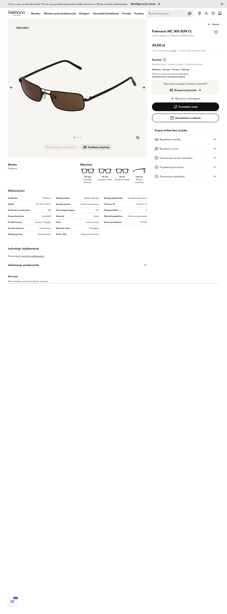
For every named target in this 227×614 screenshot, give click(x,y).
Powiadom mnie (188, 106)
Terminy (139, 13)
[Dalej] (143, 87)
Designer (84, 13)
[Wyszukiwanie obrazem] (189, 13)
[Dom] (17, 13)
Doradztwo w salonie (188, 117)
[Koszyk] (220, 13)
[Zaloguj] (206, 13)
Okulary (36, 13)
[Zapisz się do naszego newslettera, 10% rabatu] (12, 601)
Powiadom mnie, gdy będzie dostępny (168, 76)
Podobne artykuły (99, 147)
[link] (113, 4)
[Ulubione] (213, 13)
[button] (74, 137)
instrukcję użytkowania (32, 256)
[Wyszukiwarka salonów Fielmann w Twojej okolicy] (199, 13)
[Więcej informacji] (164, 59)
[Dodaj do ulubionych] (216, 32)
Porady (126, 13)
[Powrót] (11, 87)
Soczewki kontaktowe (106, 13)
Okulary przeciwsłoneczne (60, 13)
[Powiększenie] (138, 138)
